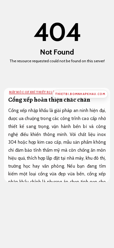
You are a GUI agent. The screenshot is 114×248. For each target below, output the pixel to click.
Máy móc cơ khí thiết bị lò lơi (35, 92)
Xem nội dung (55, 69)
